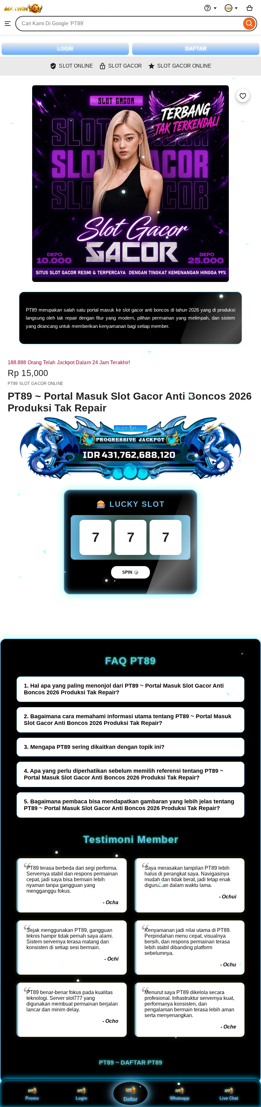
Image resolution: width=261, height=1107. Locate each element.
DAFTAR (196, 48)
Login (81, 1098)
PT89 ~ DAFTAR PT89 (130, 1062)
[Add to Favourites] (243, 95)
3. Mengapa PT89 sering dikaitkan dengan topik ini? (94, 747)
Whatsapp (179, 1098)
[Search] (249, 23)
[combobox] (128, 23)
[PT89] (23, 13)
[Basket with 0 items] (249, 8)
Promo (32, 1098)
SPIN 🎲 (130, 572)
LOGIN (65, 48)
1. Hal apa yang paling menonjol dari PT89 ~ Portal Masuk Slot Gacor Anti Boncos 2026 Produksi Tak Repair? (124, 689)
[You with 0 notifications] (231, 8)
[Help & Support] (210, 8)
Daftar (130, 1099)
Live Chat (229, 1098)
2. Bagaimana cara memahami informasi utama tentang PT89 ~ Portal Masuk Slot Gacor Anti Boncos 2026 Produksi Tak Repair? (127, 719)
